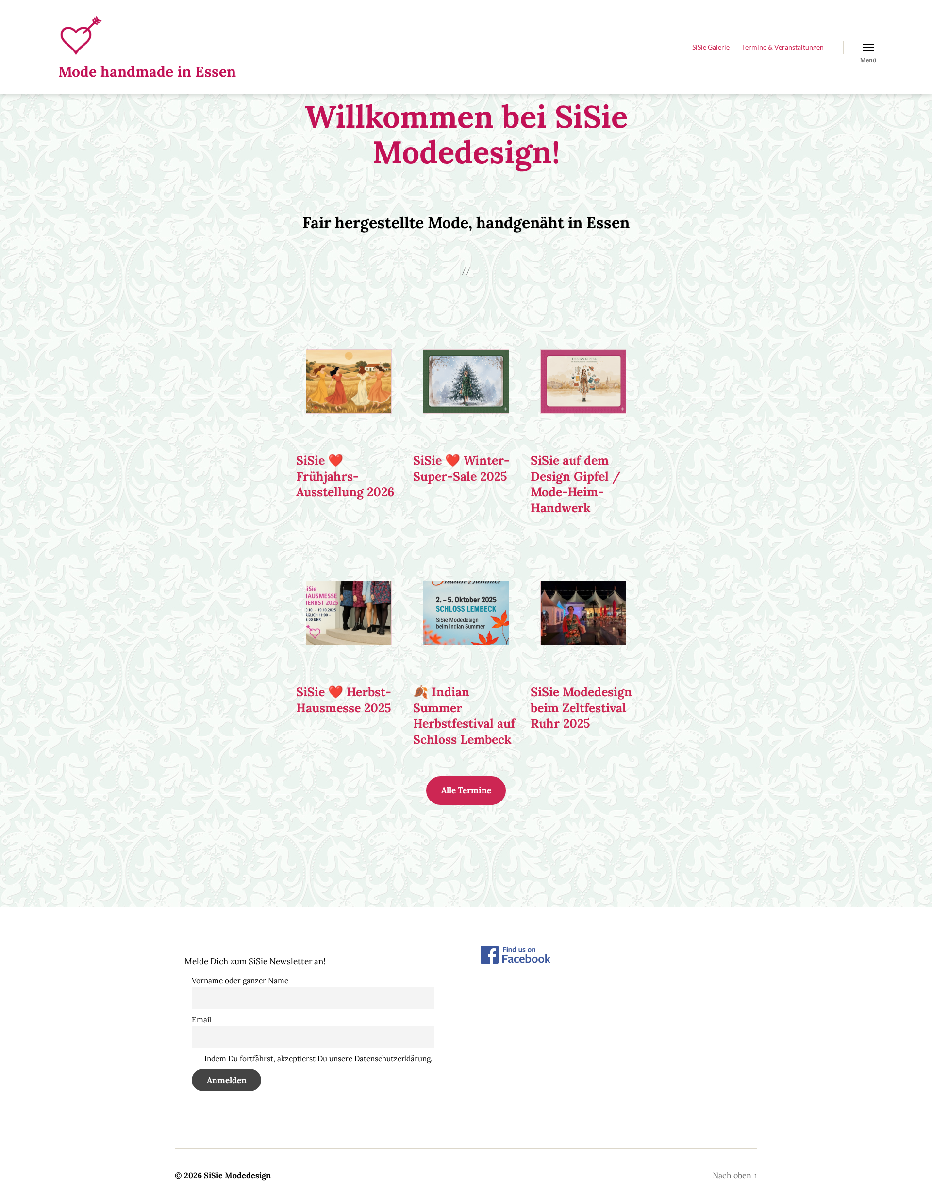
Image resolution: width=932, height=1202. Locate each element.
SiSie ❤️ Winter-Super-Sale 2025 (461, 468)
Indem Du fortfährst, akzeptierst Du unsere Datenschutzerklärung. (317, 1058)
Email (201, 1019)
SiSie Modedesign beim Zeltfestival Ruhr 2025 (581, 707)
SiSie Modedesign (237, 1175)
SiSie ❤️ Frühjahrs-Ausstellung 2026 (345, 476)
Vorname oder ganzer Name (240, 980)
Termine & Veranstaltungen (783, 47)
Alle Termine (466, 790)
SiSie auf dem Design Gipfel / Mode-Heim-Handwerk (575, 484)
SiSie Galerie (711, 47)
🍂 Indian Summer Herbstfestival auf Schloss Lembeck (464, 715)
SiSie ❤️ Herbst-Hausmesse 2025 (343, 700)
